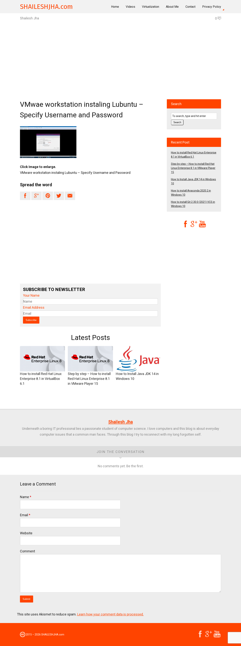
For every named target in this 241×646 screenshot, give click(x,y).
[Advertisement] (120, 67)
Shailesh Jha (120, 422)
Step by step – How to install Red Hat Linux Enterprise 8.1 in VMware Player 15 (89, 379)
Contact (190, 6)
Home (115, 6)
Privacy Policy (211, 6)
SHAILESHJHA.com (46, 7)
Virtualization (150, 6)
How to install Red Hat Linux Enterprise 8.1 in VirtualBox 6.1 (41, 379)
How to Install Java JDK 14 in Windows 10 (137, 376)
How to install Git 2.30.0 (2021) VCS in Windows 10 (193, 204)
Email (25, 515)
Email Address (33, 307)
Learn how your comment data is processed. (110, 614)
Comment (27, 551)
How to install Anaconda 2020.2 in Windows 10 (191, 192)
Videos (130, 6)
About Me (172, 6)
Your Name (31, 295)
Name (25, 497)
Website (26, 533)
